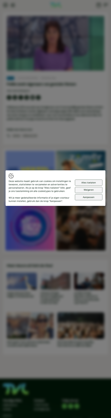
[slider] (55, 61)
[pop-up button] (94, 65)
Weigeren (89, 189)
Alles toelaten (88, 182)
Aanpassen (88, 197)
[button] (56, 44)
